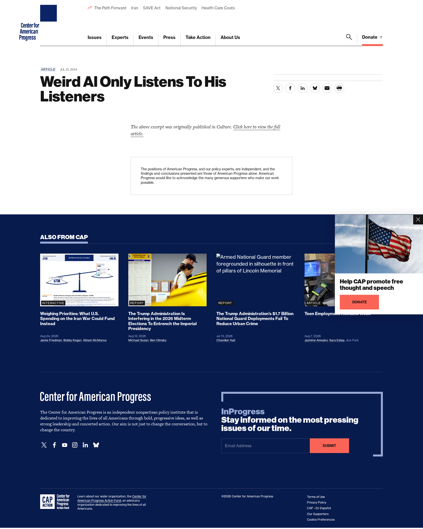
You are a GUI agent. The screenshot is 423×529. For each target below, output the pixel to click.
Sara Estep (336, 340)
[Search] (349, 40)
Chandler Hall (225, 340)
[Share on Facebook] (290, 88)
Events (146, 37)
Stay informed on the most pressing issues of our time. (289, 419)
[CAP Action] (56, 501)
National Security (181, 7)
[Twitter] (44, 445)
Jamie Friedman (51, 340)
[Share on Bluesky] (315, 88)
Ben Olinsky (158, 340)
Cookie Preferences (321, 519)
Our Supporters (318, 514)
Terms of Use (316, 497)
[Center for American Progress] (49, 23)
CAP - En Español (319, 508)
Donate (370, 37)
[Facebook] (54, 445)
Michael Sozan (138, 340)
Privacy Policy (316, 502)
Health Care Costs (218, 7)
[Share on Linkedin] (302, 88)
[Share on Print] (339, 88)
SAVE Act (152, 7)
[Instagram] (75, 445)
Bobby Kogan (72, 340)
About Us (230, 37)
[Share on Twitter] (278, 88)
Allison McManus (94, 340)
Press (169, 37)
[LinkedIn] (85, 445)
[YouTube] (65, 445)
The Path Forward (110, 7)
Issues (95, 37)
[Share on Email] (327, 88)
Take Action (198, 37)
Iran (134, 7)
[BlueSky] (96, 445)
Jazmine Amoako (316, 340)
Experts (120, 37)
